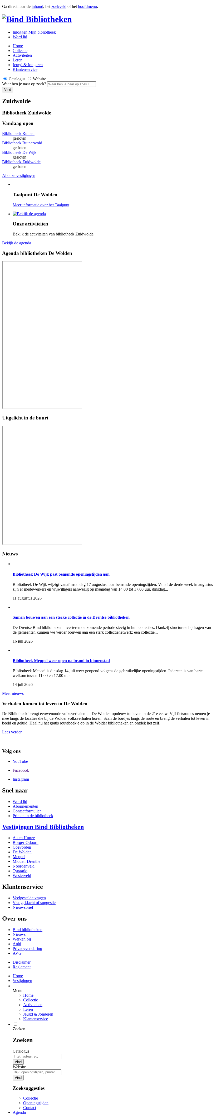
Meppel (19, 856)
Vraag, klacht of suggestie (34, 902)
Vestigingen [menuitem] (22, 980)
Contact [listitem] (29, 1107)
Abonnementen (25, 806)
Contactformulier (27, 811)
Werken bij (22, 939)
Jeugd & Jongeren (28, 64)
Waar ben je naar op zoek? (24, 84)
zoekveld (58, 6)
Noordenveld (24, 866)
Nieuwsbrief (23, 907)
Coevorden (22, 847)
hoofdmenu (87, 6)
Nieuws (19, 934)
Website (19, 1067)
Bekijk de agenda (16, 243)
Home (28, 995)
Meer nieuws (13, 693)
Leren (17, 60)
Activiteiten (22, 55)
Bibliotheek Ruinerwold (22, 143)
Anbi (17, 944)
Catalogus (21, 1051)
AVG (17, 953)
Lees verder (12, 732)
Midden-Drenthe (26, 861)
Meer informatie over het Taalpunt (41, 205)
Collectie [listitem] (30, 1098)
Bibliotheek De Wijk (19, 152)
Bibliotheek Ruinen (18, 133)
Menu (17, 990)
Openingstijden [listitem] (35, 1103)
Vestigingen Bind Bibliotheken (43, 826)
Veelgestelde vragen (29, 898)
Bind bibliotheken (27, 929)
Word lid (20, 37)
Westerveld (22, 875)
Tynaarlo (20, 871)
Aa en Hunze (24, 838)
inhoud (37, 6)
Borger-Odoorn (25, 842)
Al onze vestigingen (18, 175)
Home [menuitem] (18, 976)
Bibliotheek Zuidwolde (21, 162)
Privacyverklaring (27, 948)
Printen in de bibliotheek (33, 815)
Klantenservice (25, 69)
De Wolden (22, 852)
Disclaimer (22, 962)
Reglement (22, 967)
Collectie (20, 50)
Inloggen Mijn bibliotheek (34, 32)
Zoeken (19, 1029)
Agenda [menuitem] (19, 1112)
